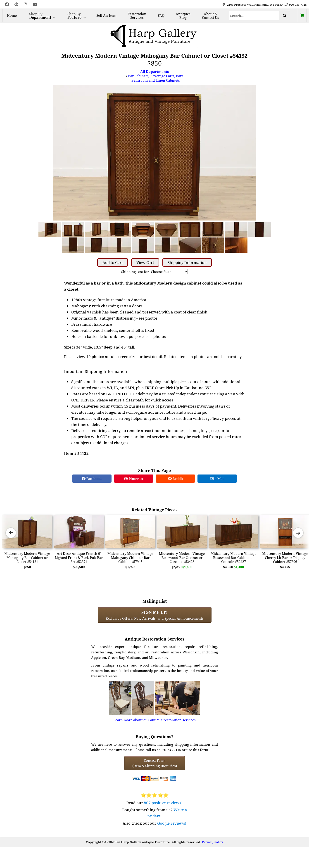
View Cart (145, 262)
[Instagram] (25, 4)
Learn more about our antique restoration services (154, 720)
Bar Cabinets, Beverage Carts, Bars (155, 76)
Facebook (94, 478)
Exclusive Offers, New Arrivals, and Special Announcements (155, 615)
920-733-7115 (298, 4)
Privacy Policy (212, 842)
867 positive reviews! (163, 802)
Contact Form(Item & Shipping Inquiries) (154, 763)
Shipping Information (187, 262)
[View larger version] (154, 152)
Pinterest (135, 478)
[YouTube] (35, 4)
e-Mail (219, 478)
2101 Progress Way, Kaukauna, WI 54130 (255, 4)
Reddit (177, 478)
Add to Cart (112, 262)
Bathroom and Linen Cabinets (155, 80)
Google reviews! (171, 823)
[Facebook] (7, 4)
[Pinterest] (16, 4)
